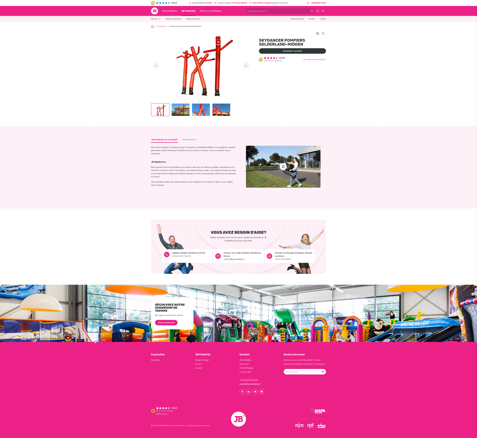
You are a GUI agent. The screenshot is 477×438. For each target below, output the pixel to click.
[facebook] (242, 391)
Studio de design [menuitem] (297, 19)
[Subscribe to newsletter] (322, 371)
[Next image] (246, 66)
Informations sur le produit (164, 139)
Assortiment (162, 26)
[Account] (317, 11)
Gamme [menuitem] (154, 19)
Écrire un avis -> (162, 414)
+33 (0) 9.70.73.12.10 (248, 380)
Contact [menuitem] (323, 19)
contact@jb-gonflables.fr (250, 384)
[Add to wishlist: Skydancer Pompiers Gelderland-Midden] (323, 33)
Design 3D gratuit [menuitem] (193, 19)
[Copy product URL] (317, 33)
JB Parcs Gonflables (211, 11)
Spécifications (189, 139)
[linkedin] (248, 391)
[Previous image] (156, 66)
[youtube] (255, 391)
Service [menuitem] (312, 19)
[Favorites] (323, 11)
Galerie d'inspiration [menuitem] (173, 19)
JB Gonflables (169, 11)
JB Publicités (188, 11)
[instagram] (261, 391)
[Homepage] (154, 10)
